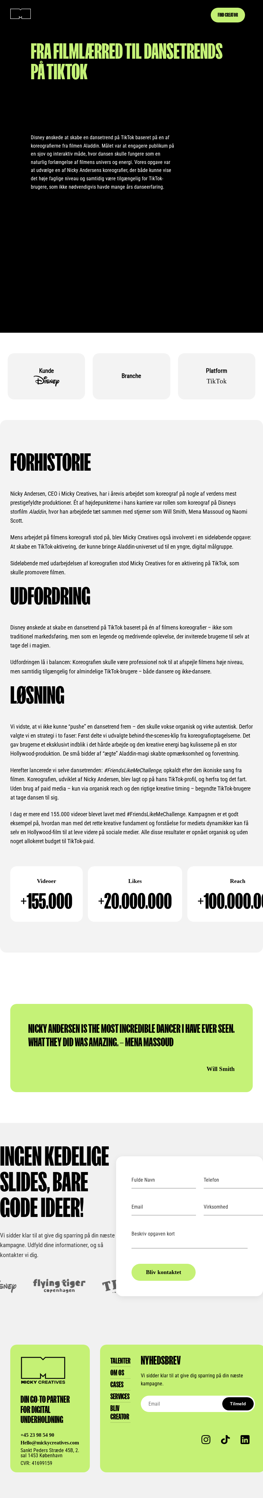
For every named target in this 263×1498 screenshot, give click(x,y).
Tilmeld (238, 1403)
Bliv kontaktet (163, 1272)
